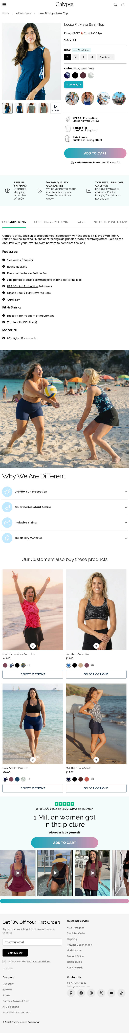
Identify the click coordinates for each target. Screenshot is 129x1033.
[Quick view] (33, 646)
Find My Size (74, 950)
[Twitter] (101, 993)
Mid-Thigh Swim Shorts (78, 768)
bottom (51, 243)
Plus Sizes (105, 57)
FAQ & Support (75, 927)
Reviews (7, 989)
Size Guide (83, 50)
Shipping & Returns (51, 222)
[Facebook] (81, 993)
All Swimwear (23, 13)
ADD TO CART (64, 842)
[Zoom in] (53, 30)
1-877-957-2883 (76, 982)
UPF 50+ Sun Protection (22, 286)
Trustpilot (8, 968)
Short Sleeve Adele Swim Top (19, 654)
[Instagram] (91, 993)
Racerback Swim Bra (77, 654)
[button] (122, 4)
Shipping (72, 939)
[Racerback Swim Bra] (96, 609)
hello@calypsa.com (78, 986)
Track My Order (76, 933)
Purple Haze (5, 665)
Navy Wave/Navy (67, 75)
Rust (86, 779)
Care (80, 222)
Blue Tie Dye (68, 665)
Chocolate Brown (80, 779)
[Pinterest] (71, 993)
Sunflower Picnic (23, 665)
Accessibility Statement (16, 1012)
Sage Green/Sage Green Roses (91, 75)
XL (92, 57)
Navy (5, 779)
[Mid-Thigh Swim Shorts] (96, 724)
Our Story (8, 984)
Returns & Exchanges (79, 944)
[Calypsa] (64, 4)
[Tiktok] (121, 993)
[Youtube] (111, 993)
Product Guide (75, 956)
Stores (6, 995)
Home (6, 13)
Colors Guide (74, 962)
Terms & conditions (38, 961)
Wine (83, 75)
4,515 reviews (69, 809)
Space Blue (17, 779)
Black (75, 75)
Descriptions (14, 222)
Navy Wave (11, 665)
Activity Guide (75, 967)
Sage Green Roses (23, 779)
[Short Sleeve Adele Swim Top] (33, 609)
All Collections (11, 1006)
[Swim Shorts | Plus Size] (33, 724)
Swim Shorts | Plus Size (15, 768)
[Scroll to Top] (122, 1015)
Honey (80, 665)
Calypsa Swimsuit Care (16, 1001)
